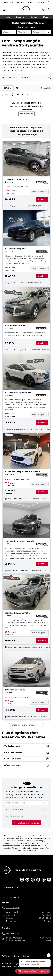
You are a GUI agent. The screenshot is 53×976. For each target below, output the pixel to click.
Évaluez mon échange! (28, 823)
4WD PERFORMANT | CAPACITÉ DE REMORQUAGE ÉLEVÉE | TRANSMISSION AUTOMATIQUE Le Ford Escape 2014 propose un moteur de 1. (25, 335)
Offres (45, 17)
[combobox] (3, 31)
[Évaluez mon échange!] (48, 32)
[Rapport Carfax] (42, 182)
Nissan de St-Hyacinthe (13, 2)
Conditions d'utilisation (26, 851)
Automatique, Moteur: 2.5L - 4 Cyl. (17, 187)
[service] (48, 9)
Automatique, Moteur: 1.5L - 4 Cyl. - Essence (20, 697)
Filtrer (8, 88)
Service (34, 17)
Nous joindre (9, 897)
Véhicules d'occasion (14, 78)
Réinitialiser (26, 114)
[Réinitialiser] (17, 88)
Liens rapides (8, 887)
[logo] (26, 9)
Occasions (20, 17)
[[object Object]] (49, 77)
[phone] (43, 9)
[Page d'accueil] (3, 78)
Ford (27, 78)
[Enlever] (10, 94)
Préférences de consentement (16, 956)
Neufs (7, 17)
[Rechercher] (49, 2)
